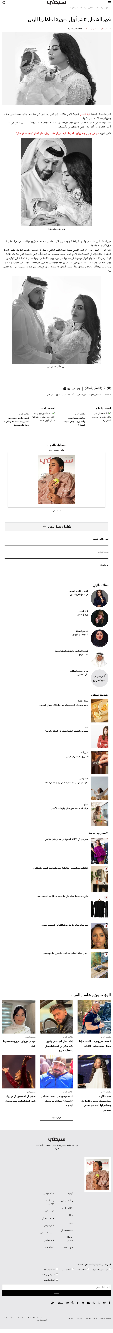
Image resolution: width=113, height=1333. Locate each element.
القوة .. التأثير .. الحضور (100, 539)
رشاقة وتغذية (83, 701)
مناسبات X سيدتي (50, 1202)
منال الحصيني (82, 674)
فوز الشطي (85, 114)
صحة (86, 727)
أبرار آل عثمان (82, 615)
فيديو (70, 1193)
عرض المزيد (56, 1117)
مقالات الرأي (100, 585)
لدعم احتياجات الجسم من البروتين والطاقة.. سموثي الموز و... (63, 705)
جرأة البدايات (103, 565)
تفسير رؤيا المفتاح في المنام (77, 757)
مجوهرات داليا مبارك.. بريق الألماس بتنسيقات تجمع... (64, 925)
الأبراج (86, 804)
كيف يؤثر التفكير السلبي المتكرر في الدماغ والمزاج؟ (66, 731)
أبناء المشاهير (68, 395)
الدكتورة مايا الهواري (80, 635)
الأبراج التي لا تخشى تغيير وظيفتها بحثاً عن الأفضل (69, 808)
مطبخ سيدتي (67, 1200)
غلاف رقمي (49, 1240)
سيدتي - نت (90, 29)
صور (58, 395)
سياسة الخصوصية (91, 1318)
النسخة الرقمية (56, 510)
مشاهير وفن (82, 1269)
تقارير (71, 1223)
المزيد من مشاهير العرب (91, 995)
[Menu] (109, 2)
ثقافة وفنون (83, 778)
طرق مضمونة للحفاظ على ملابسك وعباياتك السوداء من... (61, 896)
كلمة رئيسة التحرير (59, 526)
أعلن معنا (79, 1318)
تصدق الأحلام (103, 552)
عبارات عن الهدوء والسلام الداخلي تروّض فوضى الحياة (66, 782)
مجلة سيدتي (48, 1193)
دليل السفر (68, 1247)
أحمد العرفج (83, 655)
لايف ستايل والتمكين (100, 1269)
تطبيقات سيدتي (47, 1233)
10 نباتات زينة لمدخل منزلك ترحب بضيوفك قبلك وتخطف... (60, 868)
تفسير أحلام (84, 753)
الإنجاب (50, 395)
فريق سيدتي (49, 1225)
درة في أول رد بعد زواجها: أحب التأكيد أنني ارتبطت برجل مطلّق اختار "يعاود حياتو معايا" (57, 133)
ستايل (70, 1215)
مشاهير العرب (105, 29)
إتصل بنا (71, 1318)
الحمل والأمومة (49, 1280)
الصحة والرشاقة (49, 1269)
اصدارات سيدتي (69, 1238)
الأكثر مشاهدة (98, 833)
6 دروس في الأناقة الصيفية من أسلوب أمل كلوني (66, 839)
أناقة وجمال (66, 1269)
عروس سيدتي (67, 1230)
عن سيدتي (49, 1210)
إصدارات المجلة (56, 445)
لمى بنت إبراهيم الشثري (79, 595)
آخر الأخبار (49, 1247)
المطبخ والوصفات (48, 1274)
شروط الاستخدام (105, 1318)
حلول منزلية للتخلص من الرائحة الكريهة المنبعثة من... (64, 953)
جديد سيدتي (99, 694)
